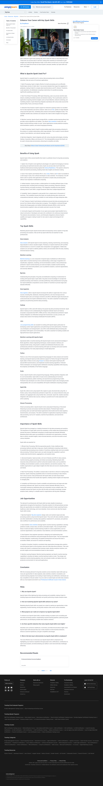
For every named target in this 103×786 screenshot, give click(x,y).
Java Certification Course (34, 732)
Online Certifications (63, 740)
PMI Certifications (33, 744)
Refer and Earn (8, 683)
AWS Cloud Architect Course (62, 719)
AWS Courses (55, 744)
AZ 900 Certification (79, 728)
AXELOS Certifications (10, 744)
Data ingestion (24, 293)
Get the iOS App (91, 687)
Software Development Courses (49, 742)
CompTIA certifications (44, 744)
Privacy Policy (53, 760)
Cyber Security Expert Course (12, 719)
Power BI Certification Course (19, 732)
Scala (48, 173)
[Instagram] (11, 690)
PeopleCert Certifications (19, 742)
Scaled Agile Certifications (80, 742)
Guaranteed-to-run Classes (70, 687)
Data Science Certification (42, 717)
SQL (53, 109)
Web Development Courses (65, 742)
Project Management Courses (11, 740)
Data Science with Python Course (44, 728)
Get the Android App (91, 683)
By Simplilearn (24, 23)
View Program (94, 38)
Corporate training (68, 682)
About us (22, 682)
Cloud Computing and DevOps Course (34, 708)
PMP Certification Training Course (12, 728)
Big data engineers (36, 515)
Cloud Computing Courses (26, 740)
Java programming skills (26, 325)
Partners (66, 691)
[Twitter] (8, 687)
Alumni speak (23, 689)
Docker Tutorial (54, 753)
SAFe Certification (27, 730)
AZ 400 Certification (17, 730)
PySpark (41, 361)
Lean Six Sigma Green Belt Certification (73, 730)
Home (5, 16)
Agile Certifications (51, 740)
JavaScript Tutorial (18, 753)
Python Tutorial (8, 753)
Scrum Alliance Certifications (33, 742)
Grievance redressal (24, 691)
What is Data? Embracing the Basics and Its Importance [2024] (47, 145)
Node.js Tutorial (45, 753)
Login (94, 7)
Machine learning (24, 259)
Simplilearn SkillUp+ (68, 685)
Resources (76, 7)
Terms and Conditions (42, 760)
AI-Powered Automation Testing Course (43, 719)
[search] (33, 7)
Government (67, 694)
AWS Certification (58, 728)
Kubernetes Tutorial (72, 753)
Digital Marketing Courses (86, 744)
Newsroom (22, 687)
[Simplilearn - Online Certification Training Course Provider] (10, 7)
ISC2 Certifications (92, 742)
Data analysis (24, 243)
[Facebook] (5, 687)
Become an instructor (38, 682)
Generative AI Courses (40, 740)
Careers (22, 685)
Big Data (16, 16)
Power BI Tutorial (82, 753)
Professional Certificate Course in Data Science (53, 579)
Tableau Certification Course (56, 730)
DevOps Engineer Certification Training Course (85, 717)
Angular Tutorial (36, 753)
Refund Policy (62, 760)
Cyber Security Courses (86, 740)
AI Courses (75, 744)
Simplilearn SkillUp (54, 682)
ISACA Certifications (22, 744)
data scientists (52, 121)
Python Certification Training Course (51, 732)
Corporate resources (69, 689)
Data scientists (33, 524)
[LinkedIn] (5, 690)
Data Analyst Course (30, 717)
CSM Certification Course (29, 728)
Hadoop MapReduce (50, 168)
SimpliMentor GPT (54, 691)
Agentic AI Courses (74, 740)
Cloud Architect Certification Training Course (61, 717)
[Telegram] (8, 690)
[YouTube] (11, 687)
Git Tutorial (62, 753)
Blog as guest (36, 685)
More (85, 7)
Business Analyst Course (26, 719)
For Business (67, 7)
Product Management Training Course (13, 708)
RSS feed (52, 689)
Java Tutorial (27, 753)
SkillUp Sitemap (53, 685)
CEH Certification (68, 728)
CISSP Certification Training (40, 730)
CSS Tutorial (91, 753)
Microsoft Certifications (66, 744)
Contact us (22, 694)
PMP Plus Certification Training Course (13, 717)
